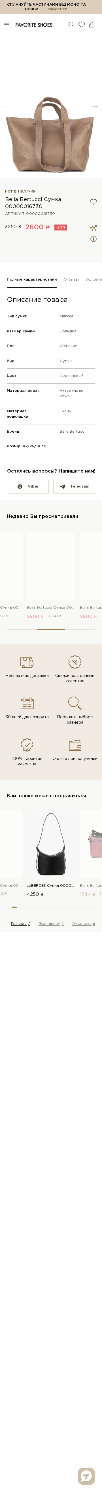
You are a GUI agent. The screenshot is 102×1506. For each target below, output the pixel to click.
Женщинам (49, 924)
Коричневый (72, 375)
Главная (19, 924)
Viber (33, 486)
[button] (94, 106)
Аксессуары (84, 924)
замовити (57, 9)
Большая (68, 331)
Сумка (66, 361)
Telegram (79, 486)
